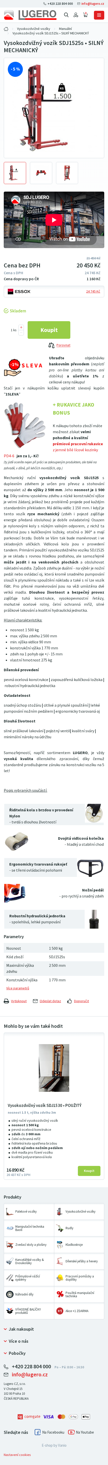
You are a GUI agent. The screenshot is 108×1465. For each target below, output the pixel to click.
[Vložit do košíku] (49, 330)
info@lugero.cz (92, 4)
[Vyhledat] (66, 15)
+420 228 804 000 (60, 4)
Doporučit (81, 1001)
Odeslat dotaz (50, 1001)
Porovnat (63, 345)
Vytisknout (19, 1001)
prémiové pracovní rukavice (78, 443)
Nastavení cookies (17, 1454)
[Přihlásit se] (76, 15)
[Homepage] (30, 15)
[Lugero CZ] (6, 29)
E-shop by (54, 1445)
